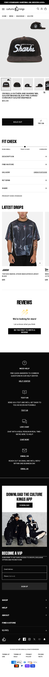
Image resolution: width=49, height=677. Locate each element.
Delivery (24, 172)
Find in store (8, 164)
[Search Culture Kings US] (37, 8)
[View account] (41, 8)
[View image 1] (6, 84)
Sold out (17, 122)
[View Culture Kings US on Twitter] (34, 639)
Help (4, 607)
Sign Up (24, 586)
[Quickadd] (40, 263)
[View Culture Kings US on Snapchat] (44, 639)
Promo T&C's (41, 655)
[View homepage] (15, 8)
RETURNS (6, 180)
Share (5, 188)
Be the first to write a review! (24, 331)
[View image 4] (39, 84)
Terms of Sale (17, 655)
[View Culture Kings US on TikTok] (19, 639)
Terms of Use (6, 655)
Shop (5, 600)
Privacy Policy (29, 655)
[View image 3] (28, 84)
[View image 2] (17, 84)
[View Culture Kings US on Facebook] (24, 639)
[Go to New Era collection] (44, 92)
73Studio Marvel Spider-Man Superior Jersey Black (20, 275)
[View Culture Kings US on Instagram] (29, 639)
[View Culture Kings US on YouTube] (39, 639)
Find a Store (9, 622)
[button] (45, 8)
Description (8, 156)
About (5, 615)
